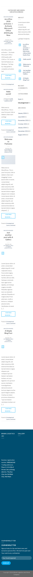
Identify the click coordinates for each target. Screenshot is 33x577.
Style (19, 99)
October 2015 (22, 124)
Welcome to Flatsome (8, 141)
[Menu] (2, 3)
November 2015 (23, 120)
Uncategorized (8, 16)
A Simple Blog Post (8, 332)
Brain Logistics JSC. (8, 43)
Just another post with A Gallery (8, 236)
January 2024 (22, 113)
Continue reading (8, 77)
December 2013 (23, 131)
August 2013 (22, 135)
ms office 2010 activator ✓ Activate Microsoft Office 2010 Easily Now (8, 27)
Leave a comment (10, 132)
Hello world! (8, 93)
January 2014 (22, 127)
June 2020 (21, 117)
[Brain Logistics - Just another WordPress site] (16, 3)
